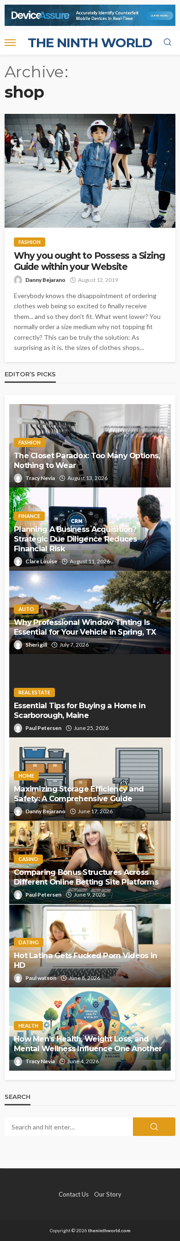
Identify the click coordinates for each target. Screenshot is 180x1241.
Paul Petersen (43, 727)
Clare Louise (41, 561)
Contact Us (74, 1194)
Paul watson (40, 977)
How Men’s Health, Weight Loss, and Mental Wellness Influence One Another (88, 1043)
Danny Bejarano (45, 279)
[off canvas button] (10, 43)
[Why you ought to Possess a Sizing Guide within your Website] (90, 171)
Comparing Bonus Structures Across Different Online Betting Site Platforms (86, 876)
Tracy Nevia (40, 477)
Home (26, 776)
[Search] (167, 43)
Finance (29, 516)
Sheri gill (36, 644)
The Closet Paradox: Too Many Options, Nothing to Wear (87, 460)
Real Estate (34, 692)
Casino (28, 859)
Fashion (29, 242)
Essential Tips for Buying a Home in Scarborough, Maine (79, 710)
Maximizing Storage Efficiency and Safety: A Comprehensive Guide (79, 793)
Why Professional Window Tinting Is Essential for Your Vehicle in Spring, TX (85, 626)
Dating (28, 942)
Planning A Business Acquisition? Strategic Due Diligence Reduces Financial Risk (75, 538)
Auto (26, 609)
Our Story (107, 1194)
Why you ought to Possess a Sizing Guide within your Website (89, 261)
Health (28, 1026)
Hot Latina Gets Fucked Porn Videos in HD (85, 960)
